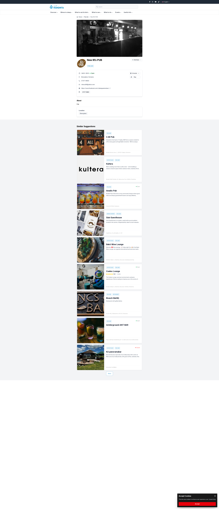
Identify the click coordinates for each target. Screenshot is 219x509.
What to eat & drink (81, 12)
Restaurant (116, 294)
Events (117, 12)
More (109, 373)
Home (80, 17)
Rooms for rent (111, 213)
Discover (53, 12)
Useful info (127, 12)
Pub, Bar (86, 17)
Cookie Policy (212, 499)
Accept (197, 504)
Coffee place (110, 160)
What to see (96, 12)
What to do (108, 12)
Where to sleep (65, 12)
